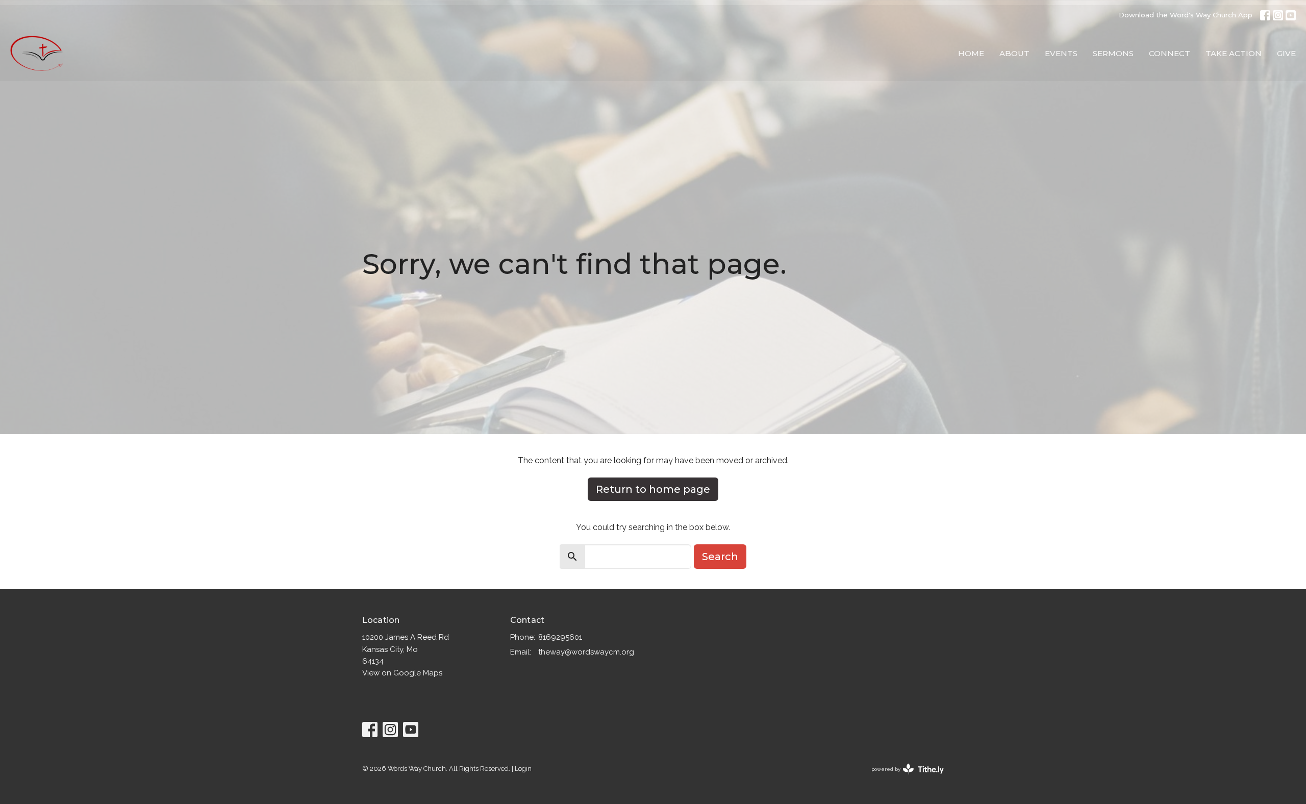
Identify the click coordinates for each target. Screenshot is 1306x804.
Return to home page (653, 489)
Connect (1169, 53)
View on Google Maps (402, 672)
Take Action (1233, 53)
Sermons (1113, 53)
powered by (903, 778)
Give (1286, 53)
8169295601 (560, 637)
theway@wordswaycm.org (586, 652)
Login (523, 768)
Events (1061, 53)
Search (720, 556)
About (1014, 53)
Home (971, 53)
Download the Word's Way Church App (1185, 15)
